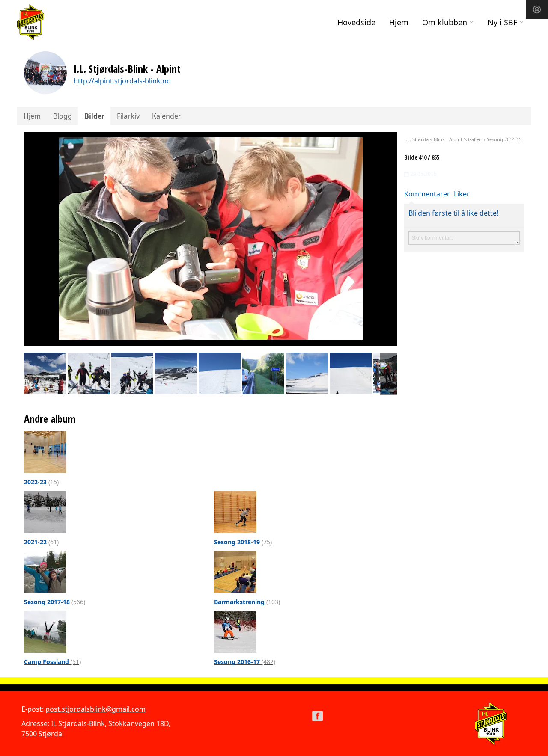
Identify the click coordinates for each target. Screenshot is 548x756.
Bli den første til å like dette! (453, 213)
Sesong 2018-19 (243, 542)
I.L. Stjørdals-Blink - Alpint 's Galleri (443, 139)
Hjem (398, 22)
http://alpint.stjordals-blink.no (122, 81)
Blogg (62, 116)
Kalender (166, 116)
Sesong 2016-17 (244, 662)
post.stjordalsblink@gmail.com (95, 709)
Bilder (94, 116)
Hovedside (356, 22)
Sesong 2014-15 (504, 139)
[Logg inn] (537, 9)
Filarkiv (128, 116)
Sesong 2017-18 (54, 602)
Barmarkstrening (247, 602)
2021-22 (41, 542)
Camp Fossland (52, 662)
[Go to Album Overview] (45, 451)
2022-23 (41, 482)
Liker (462, 194)
